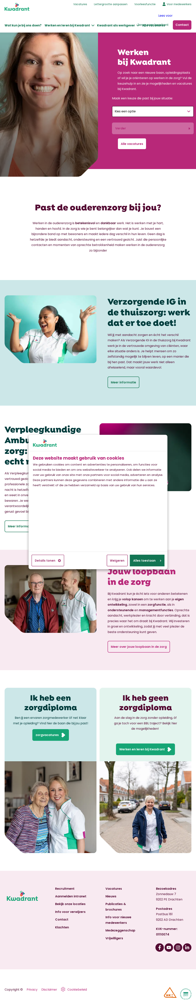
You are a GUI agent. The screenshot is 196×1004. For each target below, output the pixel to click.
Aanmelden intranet (70, 896)
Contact (61, 919)
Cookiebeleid (77, 989)
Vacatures (80, 4)
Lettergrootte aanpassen (110, 4)
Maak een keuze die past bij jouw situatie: (142, 98)
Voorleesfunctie (145, 4)
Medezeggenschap (120, 930)
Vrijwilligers (114, 938)
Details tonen (45, 561)
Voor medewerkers (179, 4)
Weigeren (117, 561)
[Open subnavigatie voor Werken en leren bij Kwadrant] (93, 25)
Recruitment (64, 888)
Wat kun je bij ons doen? (23, 25)
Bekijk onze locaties (70, 904)
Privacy (32, 989)
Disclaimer (49, 989)
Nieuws (110, 896)
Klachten (62, 927)
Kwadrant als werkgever (116, 25)
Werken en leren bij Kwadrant (67, 25)
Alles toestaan (144, 561)
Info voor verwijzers (70, 912)
